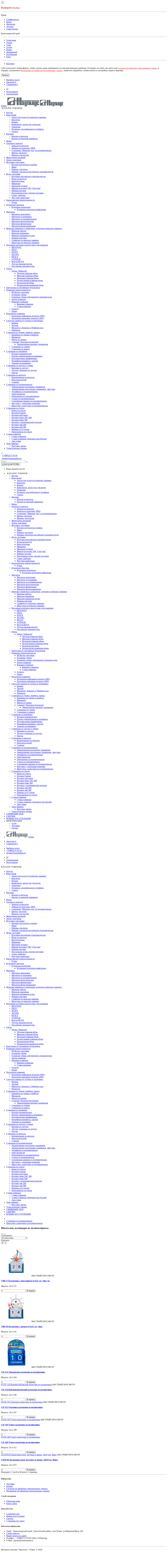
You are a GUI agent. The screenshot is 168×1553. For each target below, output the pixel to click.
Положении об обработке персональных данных (41, 70)
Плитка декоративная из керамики (27, 356)
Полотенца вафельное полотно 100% (28, 316)
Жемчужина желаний (15, 157)
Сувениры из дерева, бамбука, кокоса (23, 332)
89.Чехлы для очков (20, 292)
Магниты (10, 212)
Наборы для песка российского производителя (32, 172)
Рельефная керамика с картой (25, 361)
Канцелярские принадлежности (20, 200)
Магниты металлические (23, 221)
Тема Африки (12, 443)
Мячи (14, 167)
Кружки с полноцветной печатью (27, 422)
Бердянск (10, 64)
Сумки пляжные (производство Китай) (29, 439)
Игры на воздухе (19, 179)
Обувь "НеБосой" (19, 271)
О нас (14, 823)
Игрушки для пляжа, (15, 162)
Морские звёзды (19, 231)
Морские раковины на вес (23, 235)
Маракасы (16, 337)
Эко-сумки (16, 441)
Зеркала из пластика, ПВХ (23, 148)
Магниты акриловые (21, 214)
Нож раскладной (19, 380)
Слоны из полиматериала (23, 399)
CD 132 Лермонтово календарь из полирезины (23, 1372)
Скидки (9, 1518)
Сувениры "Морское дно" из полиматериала (31, 150)
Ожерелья (16, 127)
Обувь (9, 269)
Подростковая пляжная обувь (30, 280)
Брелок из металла (20, 136)
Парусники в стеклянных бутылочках (23, 287)
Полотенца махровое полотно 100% (28, 318)
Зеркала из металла (20, 146)
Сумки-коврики (24, 306)
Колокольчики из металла (23, 377)
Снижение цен (13, 1514)
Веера (9, 141)
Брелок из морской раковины (25, 139)
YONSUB (16, 259)
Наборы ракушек (19, 238)
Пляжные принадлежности (18, 290)
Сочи (8, 45)
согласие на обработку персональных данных (137, 68)
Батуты (9, 113)
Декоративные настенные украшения (28, 387)
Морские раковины (20, 233)
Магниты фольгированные (24, 226)
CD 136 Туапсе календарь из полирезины (20, 1425)
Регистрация (12, 91)
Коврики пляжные (20, 302)
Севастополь (12, 29)
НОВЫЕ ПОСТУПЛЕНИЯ (18, 818)
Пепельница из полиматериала (25, 396)
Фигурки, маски (19, 446)
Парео (14, 311)
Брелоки (10, 134)
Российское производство (23, 266)
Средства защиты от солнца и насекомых (24, 321)
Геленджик (11, 40)
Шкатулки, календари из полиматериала (30, 406)
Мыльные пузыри (20, 186)
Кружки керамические (22, 354)
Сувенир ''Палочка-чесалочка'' (25, 342)
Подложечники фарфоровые (24, 358)
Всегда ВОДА (18, 261)
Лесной (15, 325)
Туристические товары (16, 448)
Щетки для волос (19, 153)
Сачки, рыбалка (19, 195)
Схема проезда (12, 1533)
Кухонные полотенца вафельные (31, 209)
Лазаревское (11, 52)
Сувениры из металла (16, 375)
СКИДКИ (10, 816)
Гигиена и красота (14, 143)
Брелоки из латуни (20, 368)
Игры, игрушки (13, 174)
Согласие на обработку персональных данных (27, 1488)
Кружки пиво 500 (19, 420)
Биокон (15, 323)
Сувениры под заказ (15, 1521)
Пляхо (9, 50)
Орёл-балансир (18, 394)
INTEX (15, 252)
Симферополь (12, 19)
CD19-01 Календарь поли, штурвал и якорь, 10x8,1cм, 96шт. (29, 1460)
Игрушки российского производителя (29, 176)
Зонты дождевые (13, 160)
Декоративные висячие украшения (32, 344)
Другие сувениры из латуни (24, 370)
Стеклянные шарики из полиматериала (29, 401)
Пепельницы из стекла (22, 432)
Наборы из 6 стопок (20, 429)
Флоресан (16, 330)
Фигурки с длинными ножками (26, 403)
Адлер (9, 47)
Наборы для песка (20, 169)
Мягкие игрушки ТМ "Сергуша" (26, 188)
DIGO (14, 250)
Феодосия (10, 24)
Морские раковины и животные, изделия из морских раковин (34, 228)
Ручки (14, 202)
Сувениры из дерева (21, 347)
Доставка (16, 826)
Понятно (5, 75)
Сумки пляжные (13, 434)
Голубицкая (11, 54)
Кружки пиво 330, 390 (22, 417)
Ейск (8, 57)
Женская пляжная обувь (27, 276)
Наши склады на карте (16, 1536)
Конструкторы (18, 181)
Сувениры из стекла (15, 408)
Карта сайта (11, 1503)
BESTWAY (17, 247)
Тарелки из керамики (21, 363)
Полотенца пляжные (15, 313)
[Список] (2, 1233)
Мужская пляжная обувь (28, 278)
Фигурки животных (21, 198)
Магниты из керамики (22, 217)
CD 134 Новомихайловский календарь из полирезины (26, 1390)
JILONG (15, 254)
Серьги (15, 131)
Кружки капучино (20, 415)
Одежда (15, 309)
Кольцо (15, 122)
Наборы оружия (19, 191)
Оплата (15, 828)
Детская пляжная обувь (27, 273)
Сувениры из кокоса (21, 349)
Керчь (9, 22)
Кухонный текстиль (15, 205)
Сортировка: (6, 1235)
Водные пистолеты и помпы (24, 165)
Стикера (15, 382)
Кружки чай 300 (19, 427)
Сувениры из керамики (16, 351)
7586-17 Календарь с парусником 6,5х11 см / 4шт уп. (25, 1281)
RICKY (15, 257)
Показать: (5, 1240)
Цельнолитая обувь (25, 283)
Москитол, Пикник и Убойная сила (27, 328)
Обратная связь (13, 1501)
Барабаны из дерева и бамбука (25, 335)
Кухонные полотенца (21, 207)
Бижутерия (11, 115)
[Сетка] (5, 1233)
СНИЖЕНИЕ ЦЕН (14, 814)
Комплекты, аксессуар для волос (26, 124)
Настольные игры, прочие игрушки (28, 193)
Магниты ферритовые (21, 224)
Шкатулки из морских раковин (25, 243)
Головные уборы (19, 295)
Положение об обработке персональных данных (28, 1491)
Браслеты (16, 120)
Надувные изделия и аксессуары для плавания (27, 245)
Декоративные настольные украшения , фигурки (33, 389)
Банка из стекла (19, 410)
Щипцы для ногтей (20, 155)
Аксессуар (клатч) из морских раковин (29, 117)
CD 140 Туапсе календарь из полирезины (20, 1442)
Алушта (9, 26)
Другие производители (22, 264)
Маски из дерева (19, 339)
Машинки (16, 183)
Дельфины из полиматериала (25, 391)
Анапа (9, 43)
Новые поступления (15, 1516)
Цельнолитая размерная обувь (30, 285)
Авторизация (12, 94)
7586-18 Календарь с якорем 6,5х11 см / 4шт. (22, 1326)
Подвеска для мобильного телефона (28, 129)
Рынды (15, 373)
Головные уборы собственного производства (32, 297)
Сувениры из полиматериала (19, 384)
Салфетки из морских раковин (25, 240)
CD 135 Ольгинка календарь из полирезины (22, 1407)
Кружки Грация (19, 413)
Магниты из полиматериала (24, 219)
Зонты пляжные (19, 299)
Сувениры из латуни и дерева (19, 365)
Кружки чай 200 (19, 425)
